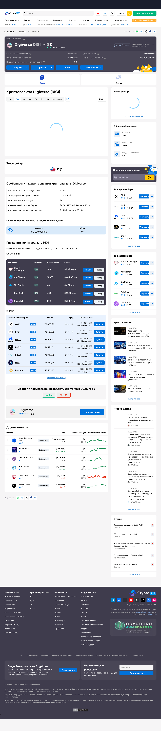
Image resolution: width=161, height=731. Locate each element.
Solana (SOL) (10, 620)
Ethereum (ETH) (11, 600)
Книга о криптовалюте (90, 641)
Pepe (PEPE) (10, 629)
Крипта (58, 612)
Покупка (17, 67)
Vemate (22, 448)
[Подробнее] (24, 39)
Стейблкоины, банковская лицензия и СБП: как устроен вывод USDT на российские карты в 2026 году (140, 438)
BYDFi (18, 347)
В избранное (123, 45)
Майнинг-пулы (101, 20)
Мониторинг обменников (65, 596)
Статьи (86, 20)
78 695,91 (49, 339)
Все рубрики (120, 20)
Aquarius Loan (25, 438)
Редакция (45, 655)
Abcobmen (59, 600)
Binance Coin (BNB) (13, 612)
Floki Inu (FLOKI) (11, 633)
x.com (112, 13)
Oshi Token (23, 475)
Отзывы (118, 83)
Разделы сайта (88, 592)
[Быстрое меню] (129, 13)
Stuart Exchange (19, 269)
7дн (17, 99)
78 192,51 (49, 347)
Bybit (17, 332)
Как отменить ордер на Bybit (126, 564)
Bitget (18, 355)
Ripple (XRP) (10, 608)
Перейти (145, 263)
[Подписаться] (149, 177)
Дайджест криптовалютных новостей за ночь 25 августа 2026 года (140, 348)
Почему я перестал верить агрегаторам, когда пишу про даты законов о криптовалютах (140, 458)
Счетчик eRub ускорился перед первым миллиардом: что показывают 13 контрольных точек (140, 495)
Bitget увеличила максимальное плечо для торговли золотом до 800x (139, 333)
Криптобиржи (37, 592)
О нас (20, 655)
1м (24, 99)
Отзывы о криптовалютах (92, 625)
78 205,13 (49, 370)
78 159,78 (49, 362)
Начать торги (92, 412)
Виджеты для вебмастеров (62, 655)
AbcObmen (19, 277)
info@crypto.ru (151, 614)
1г (42, 99)
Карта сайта (86, 633)
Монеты (9, 592)
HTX (17, 362)
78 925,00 (49, 355)
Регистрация (147, 13)
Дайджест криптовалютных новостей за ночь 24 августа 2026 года (140, 362)
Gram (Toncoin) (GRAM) (14, 616)
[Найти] (25, 13)
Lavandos (23, 457)
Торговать (144, 196)
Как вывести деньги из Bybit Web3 (129, 525)
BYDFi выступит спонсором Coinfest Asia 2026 (139, 390)
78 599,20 (49, 332)
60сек (58, 608)
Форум (84, 629)
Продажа (42, 67)
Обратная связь (32, 655)
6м (36, 99)
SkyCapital (19, 285)
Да (50, 395)
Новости (72, 20)
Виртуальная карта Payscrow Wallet (129, 555)
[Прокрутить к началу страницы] (155, 715)
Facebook (150, 31)
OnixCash (19, 293)
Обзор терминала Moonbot (125, 534)
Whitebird (59, 625)
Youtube (98, 13)
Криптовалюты (11, 20)
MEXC (18, 339)
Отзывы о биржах (88, 620)
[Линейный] (68, 99)
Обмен (67, 67)
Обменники (42, 20)
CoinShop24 (60, 620)
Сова (57, 616)
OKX (17, 324)
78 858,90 (49, 324)
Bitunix (32, 608)
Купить (99, 324)
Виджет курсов (87, 645)
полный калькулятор (134, 116)
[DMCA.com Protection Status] (80, 709)
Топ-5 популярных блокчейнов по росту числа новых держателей (141, 377)
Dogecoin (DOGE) (12, 625)
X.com (146, 31)
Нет (65, 395)
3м (30, 99)
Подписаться (136, 673)
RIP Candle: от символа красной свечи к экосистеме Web (140, 420)
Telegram (105, 13)
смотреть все (134, 246)
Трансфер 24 (61, 629)
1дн (10, 99)
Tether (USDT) (10, 604)
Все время (57, 99)
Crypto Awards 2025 (145, 20)
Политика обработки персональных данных (112, 655)
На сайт (88, 270)
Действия (43, 441)
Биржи (27, 20)
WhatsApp (137, 31)
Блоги (83, 616)
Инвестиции (92, 67)
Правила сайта (137, 655)
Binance (19, 370)
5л (48, 99)
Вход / (138, 13)
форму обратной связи (144, 612)
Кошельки (57, 20)
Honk (21, 466)
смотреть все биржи (56, 378)
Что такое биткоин (12, 596)
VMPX (21, 484)
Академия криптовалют (91, 637)
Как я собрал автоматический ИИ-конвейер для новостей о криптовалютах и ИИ (140, 476)
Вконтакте (154, 31)
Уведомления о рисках (84, 655)
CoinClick (18, 301)
